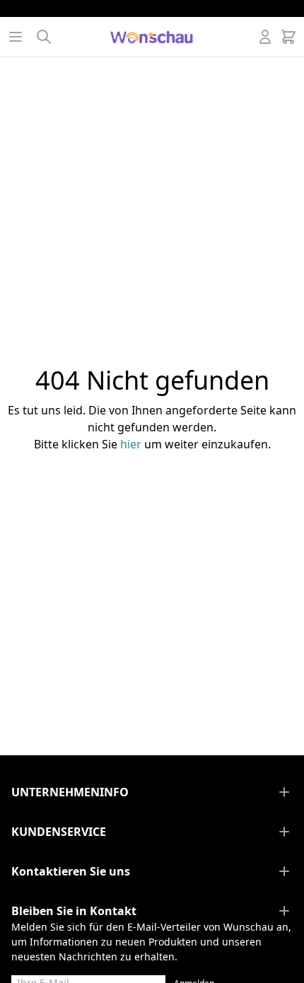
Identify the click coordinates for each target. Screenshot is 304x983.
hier (130, 444)
